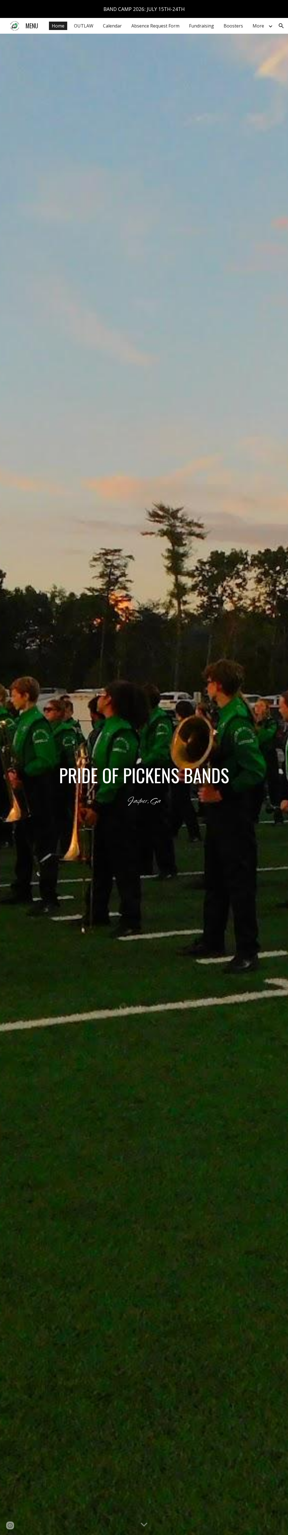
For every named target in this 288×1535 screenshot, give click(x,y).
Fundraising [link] (201, 26)
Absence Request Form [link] (155, 26)
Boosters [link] (233, 26)
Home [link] (58, 26)
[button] (281, 26)
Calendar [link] (112, 26)
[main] (144, 784)
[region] (144, 9)
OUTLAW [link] (83, 26)
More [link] (258, 26)
